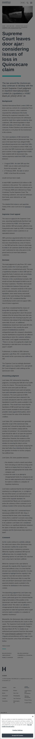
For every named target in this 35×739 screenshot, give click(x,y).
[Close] (33, 716)
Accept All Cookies (17, 735)
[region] (17, 726)
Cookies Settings (17, 730)
